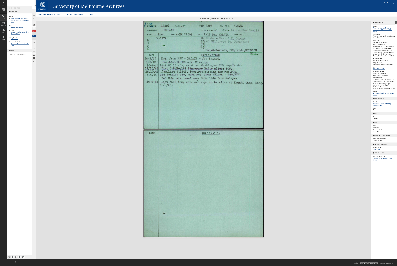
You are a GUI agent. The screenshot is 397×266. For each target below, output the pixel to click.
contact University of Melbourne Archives (369, 262)
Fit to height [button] (34, 21)
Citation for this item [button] (34, 61)
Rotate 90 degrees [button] (34, 24)
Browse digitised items (75, 14)
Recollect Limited (374, 263)
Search (3, 18)
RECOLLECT (355, 263)
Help (91, 14)
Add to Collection (34, 54)
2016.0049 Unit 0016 (17, 27)
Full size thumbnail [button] (34, 12)
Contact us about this (34, 58)
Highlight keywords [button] (34, 48)
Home (3, 5)
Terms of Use (19, 262)
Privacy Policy (12, 262)
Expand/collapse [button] (396, 22)
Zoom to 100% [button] (34, 28)
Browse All (3, 12)
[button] (34, 36)
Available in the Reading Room (49, 14)
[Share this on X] (9, 256)
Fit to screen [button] (34, 15)
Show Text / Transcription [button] (34, 42)
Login (3, 32)
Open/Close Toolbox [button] (35, 4)
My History (3, 25)
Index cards (14, 39)
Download (34, 51)
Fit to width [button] (34, 18)
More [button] (3, 39)
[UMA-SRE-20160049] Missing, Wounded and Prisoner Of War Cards (20, 20)
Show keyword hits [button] (34, 45)
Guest (386, 3)
